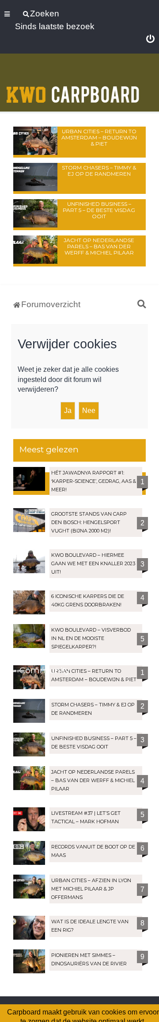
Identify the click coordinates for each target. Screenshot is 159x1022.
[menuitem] (150, 39)
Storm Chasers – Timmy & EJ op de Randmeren (99, 170)
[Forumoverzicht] (73, 83)
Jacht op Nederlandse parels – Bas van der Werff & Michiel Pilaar (99, 246)
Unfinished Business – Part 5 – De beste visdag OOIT (99, 210)
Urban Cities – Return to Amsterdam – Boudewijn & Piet (99, 137)
